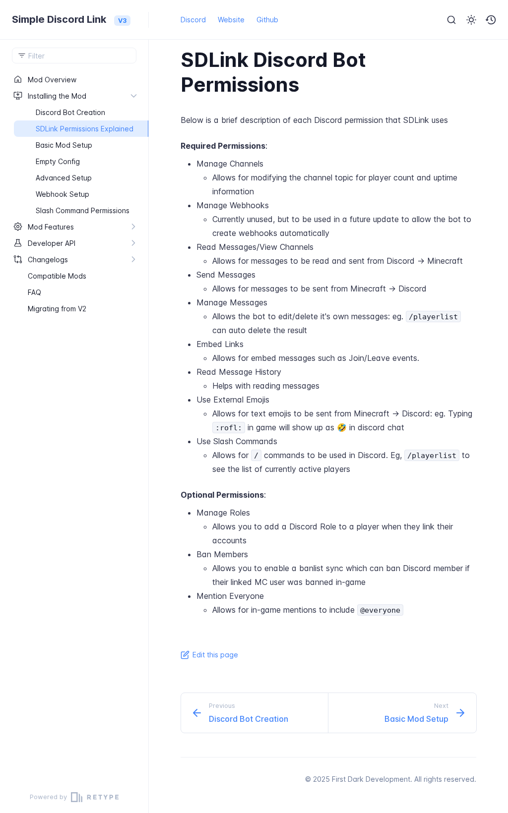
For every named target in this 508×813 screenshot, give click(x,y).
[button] (491, 20)
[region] (74, 426)
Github (267, 19)
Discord (193, 19)
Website (231, 19)
